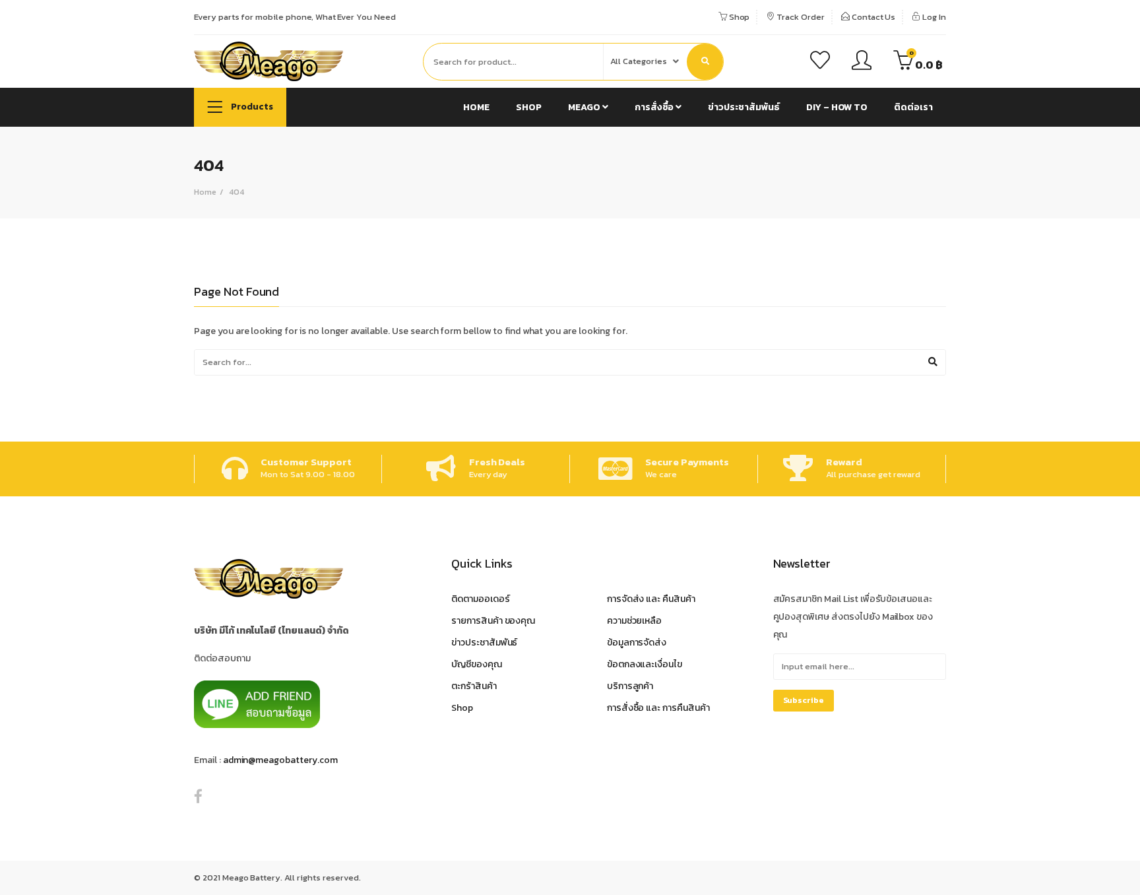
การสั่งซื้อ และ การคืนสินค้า (658, 708)
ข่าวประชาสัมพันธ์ (743, 107)
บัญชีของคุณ (476, 664)
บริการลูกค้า (630, 686)
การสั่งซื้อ (655, 107)
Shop (738, 17)
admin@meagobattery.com (280, 760)
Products (251, 107)
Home (476, 107)
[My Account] (861, 62)
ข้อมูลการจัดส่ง (637, 642)
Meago (585, 107)
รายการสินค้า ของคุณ (493, 621)
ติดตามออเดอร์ (480, 599)
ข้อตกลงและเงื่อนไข (644, 664)
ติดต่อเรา (913, 107)
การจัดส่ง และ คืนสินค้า (651, 599)
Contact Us (873, 17)
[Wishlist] (820, 62)
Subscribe (804, 700)
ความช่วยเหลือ (634, 621)
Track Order (799, 17)
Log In (933, 17)
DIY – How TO (837, 107)
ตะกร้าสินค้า (474, 686)
